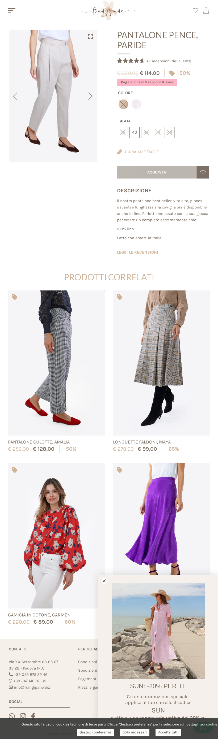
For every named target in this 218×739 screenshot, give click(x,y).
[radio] (136, 104)
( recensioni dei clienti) (169, 61)
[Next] (91, 96)
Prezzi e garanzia (93, 687)
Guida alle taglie (142, 151)
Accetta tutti (168, 732)
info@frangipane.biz (32, 687)
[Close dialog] (104, 581)
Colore (125, 92)
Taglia (124, 121)
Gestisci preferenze (95, 732)
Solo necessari (135, 732)
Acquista (156, 172)
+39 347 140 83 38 (29, 681)
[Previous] (15, 96)
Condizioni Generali (95, 661)
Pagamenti (88, 678)
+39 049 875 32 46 (31, 674)
